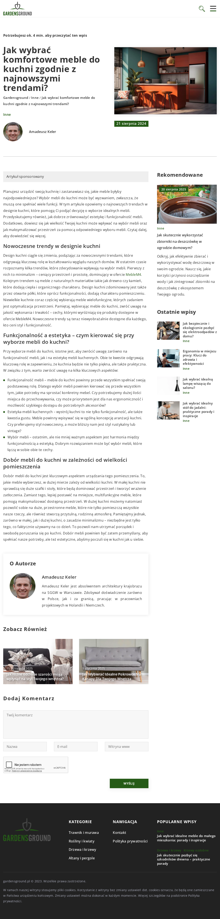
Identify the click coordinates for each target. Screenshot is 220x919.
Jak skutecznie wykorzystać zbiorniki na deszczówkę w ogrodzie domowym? (180, 241)
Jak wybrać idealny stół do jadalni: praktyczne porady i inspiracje (198, 409)
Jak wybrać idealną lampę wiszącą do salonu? (198, 383)
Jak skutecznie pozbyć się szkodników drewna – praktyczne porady (183, 859)
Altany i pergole (82, 858)
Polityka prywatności (130, 841)
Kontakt (119, 832)
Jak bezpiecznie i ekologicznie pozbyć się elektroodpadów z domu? (200, 329)
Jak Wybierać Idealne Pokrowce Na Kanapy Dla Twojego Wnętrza (111, 676)
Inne (7, 114)
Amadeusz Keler (42, 132)
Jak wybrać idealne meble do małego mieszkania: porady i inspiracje (186, 838)
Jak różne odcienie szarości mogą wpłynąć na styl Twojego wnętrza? (35, 676)
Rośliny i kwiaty (81, 841)
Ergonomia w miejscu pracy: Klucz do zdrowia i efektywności (200, 357)
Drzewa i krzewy (82, 849)
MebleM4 (133, 274)
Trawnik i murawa (84, 832)
